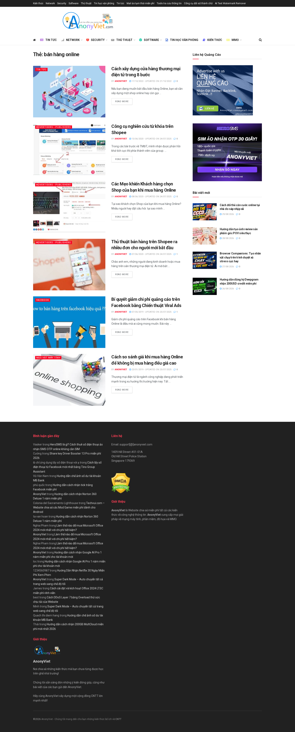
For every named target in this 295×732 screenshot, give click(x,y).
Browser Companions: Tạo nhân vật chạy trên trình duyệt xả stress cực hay (240, 257)
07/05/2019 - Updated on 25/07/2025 (151, 312)
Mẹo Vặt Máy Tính (48, 357)
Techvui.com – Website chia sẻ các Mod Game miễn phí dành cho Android (69, 507)
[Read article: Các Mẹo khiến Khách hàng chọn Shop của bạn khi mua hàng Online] (69, 207)
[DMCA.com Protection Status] (120, 483)
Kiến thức (38, 3)
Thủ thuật (86, 3)
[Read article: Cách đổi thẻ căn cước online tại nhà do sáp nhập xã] (205, 212)
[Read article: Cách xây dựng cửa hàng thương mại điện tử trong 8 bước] (69, 91)
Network (50, 3)
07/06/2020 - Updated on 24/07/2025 (151, 254)
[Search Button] (260, 40)
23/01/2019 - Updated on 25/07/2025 (151, 369)
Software (73, 3)
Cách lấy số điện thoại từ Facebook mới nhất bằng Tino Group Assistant (67, 467)
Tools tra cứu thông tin (169, 3)
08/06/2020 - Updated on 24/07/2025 (151, 196)
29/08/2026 (228, 214)
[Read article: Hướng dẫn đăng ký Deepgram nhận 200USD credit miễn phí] (205, 286)
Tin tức (120, 3)
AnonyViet (121, 81)
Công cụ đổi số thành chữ (198, 3)
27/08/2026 (228, 266)
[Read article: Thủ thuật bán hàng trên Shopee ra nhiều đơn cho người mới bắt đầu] (69, 264)
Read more (123, 101)
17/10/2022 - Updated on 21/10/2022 (151, 81)
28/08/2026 (228, 238)
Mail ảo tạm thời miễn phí (140, 3)
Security (61, 3)
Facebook (42, 300)
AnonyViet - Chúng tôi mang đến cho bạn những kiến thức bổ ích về (78, 719)
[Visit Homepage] (87, 21)
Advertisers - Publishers (53, 127)
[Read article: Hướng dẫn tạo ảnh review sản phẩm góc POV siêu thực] (205, 236)
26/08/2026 (228, 288)
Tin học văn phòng (104, 3)
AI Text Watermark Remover (230, 3)
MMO (235, 40)
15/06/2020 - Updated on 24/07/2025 (151, 138)
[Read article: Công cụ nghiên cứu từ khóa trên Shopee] (69, 149)
